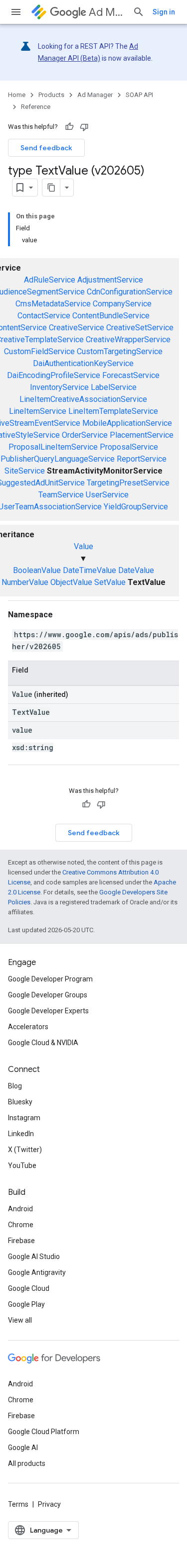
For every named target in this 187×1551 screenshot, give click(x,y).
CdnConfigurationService (130, 291)
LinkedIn (21, 1134)
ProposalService (129, 447)
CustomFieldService (39, 351)
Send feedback (46, 147)
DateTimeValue (89, 570)
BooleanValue (37, 570)
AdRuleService (49, 280)
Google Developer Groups (47, 995)
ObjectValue (71, 582)
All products (26, 1463)
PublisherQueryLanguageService (57, 459)
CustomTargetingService (120, 351)
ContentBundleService (111, 315)
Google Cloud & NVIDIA (43, 1043)
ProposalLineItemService (53, 447)
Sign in (164, 12)
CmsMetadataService (53, 303)
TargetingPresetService (128, 482)
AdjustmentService (110, 280)
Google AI (23, 1448)
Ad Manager (107, 12)
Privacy (49, 1504)
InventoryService (59, 387)
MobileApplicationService (127, 423)
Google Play (26, 1304)
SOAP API (139, 94)
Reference (35, 106)
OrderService (85, 435)
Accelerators (28, 1027)
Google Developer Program (50, 979)
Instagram (24, 1118)
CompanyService (122, 303)
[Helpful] (69, 126)
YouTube (22, 1165)
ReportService (142, 459)
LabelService (114, 387)
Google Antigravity (37, 1272)
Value (83, 546)
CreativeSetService (140, 327)
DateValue (136, 570)
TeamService (61, 494)
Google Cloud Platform (43, 1432)
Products (51, 94)
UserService (107, 494)
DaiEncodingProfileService (53, 375)
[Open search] (139, 12)
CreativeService (76, 327)
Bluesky (20, 1102)
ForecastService (131, 375)
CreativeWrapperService (128, 339)
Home (16, 94)
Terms (18, 1504)
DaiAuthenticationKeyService (83, 363)
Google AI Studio (34, 1256)
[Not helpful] (84, 126)
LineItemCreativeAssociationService (83, 399)
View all (20, 1320)
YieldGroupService (136, 506)
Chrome (20, 1225)
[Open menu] (16, 12)
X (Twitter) (25, 1150)
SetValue (110, 582)
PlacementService (142, 435)
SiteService (24, 471)
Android (20, 1209)
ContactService (43, 315)
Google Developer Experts (48, 1011)
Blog (15, 1086)
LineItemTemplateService (113, 411)
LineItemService (37, 411)
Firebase (21, 1241)
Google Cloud (28, 1288)
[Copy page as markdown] (51, 187)
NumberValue (24, 582)
